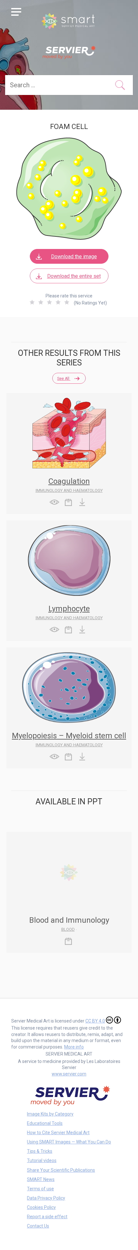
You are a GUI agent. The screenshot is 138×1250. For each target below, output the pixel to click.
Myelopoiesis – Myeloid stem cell (69, 735)
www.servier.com (69, 1073)
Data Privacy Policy (46, 1198)
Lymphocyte (69, 608)
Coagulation (69, 481)
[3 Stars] (49, 302)
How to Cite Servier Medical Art (58, 1132)
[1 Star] (32, 302)
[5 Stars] (67, 302)
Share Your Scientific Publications (61, 1170)
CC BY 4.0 (95, 1020)
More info (74, 1046)
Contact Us (38, 1226)
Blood (68, 929)
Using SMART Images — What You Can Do (69, 1141)
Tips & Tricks (39, 1151)
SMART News (41, 1179)
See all (63, 378)
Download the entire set (74, 276)
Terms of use (40, 1188)
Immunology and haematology (69, 490)
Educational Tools (45, 1123)
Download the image (74, 256)
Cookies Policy (41, 1207)
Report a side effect (47, 1216)
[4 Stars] (58, 302)
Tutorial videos (41, 1160)
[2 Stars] (41, 302)
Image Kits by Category (50, 1114)
